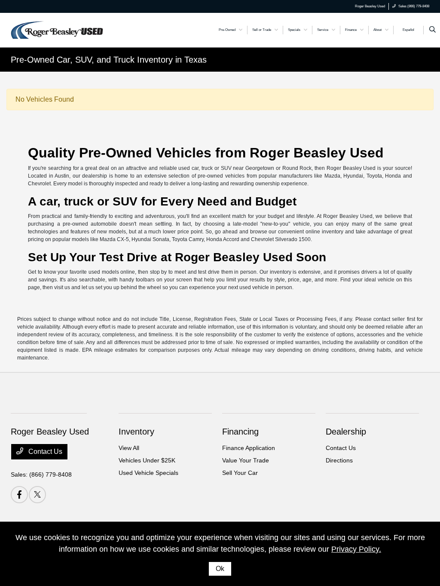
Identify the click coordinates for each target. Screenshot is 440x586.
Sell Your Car (240, 472)
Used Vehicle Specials (148, 472)
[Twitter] (37, 494)
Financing (240, 431)
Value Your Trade (245, 460)
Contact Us (44, 451)
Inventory (136, 431)
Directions (339, 460)
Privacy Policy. (356, 549)
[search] (432, 30)
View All (129, 447)
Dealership (346, 431)
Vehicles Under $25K (147, 460)
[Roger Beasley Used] (57, 29)
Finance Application (248, 447)
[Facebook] (19, 494)
